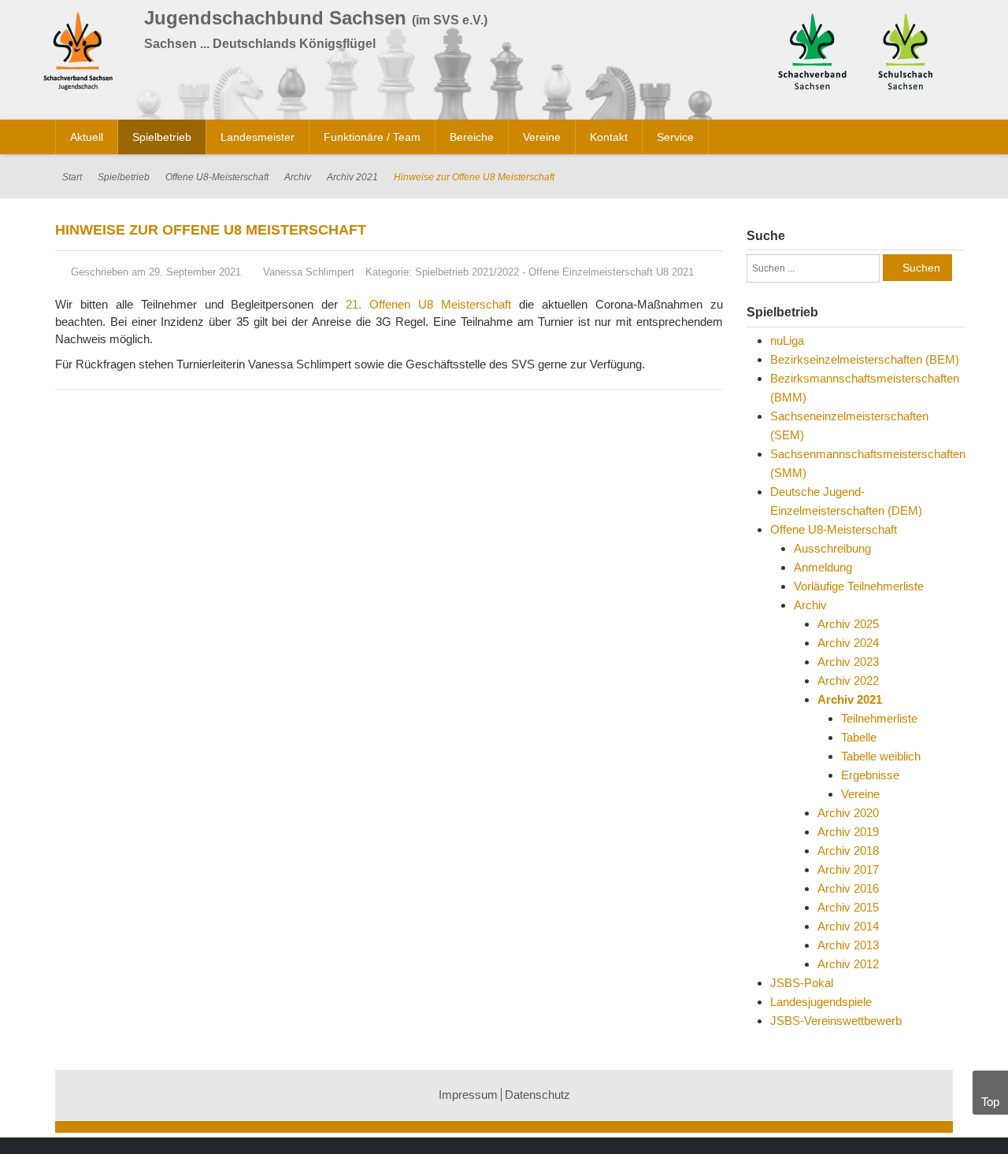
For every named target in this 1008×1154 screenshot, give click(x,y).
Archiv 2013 (848, 945)
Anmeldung (823, 567)
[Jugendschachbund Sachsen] (81, 54)
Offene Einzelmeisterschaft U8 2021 (611, 272)
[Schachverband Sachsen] (812, 50)
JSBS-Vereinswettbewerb (836, 1020)
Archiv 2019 (848, 831)
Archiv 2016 (848, 888)
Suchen (921, 267)
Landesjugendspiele (821, 1001)
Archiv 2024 (848, 642)
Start (72, 177)
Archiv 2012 (848, 964)
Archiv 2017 (848, 869)
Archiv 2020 (848, 812)
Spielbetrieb (124, 177)
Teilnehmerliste (879, 718)
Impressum (468, 1094)
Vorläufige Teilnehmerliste (859, 586)
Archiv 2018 (848, 850)
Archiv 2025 (848, 624)
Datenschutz (537, 1094)
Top (990, 1101)
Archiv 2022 (848, 680)
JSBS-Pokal (801, 982)
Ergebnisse (870, 775)
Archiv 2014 (848, 926)
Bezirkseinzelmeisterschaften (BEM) (864, 359)
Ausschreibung (832, 548)
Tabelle (858, 737)
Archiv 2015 (848, 907)
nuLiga (787, 340)
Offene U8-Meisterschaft (217, 177)
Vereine (860, 794)
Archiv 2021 (352, 177)
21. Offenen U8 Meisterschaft (428, 304)
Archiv (297, 177)
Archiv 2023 (848, 661)
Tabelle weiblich (881, 756)
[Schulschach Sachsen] (905, 50)
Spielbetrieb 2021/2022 (467, 272)
